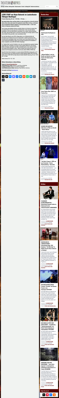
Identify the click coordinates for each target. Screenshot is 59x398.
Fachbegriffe (27, 6)
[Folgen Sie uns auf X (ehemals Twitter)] (43, 394)
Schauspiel (8, 64)
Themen (42, 50)
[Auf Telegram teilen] (31, 76)
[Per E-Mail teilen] (34, 76)
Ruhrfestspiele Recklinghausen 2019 (48, 33)
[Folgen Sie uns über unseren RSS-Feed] (54, 394)
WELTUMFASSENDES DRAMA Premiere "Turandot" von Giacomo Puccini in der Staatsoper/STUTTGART (48, 287)
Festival (46, 49)
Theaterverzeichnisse (35, 6)
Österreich (46, 108)
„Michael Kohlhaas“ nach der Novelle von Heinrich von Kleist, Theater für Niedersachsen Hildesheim (48, 57)
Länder (51, 223)
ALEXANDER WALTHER (49, 221)
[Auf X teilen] (3, 76)
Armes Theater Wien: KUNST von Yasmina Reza (48, 92)
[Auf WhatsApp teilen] (27, 76)
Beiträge (2, 6)
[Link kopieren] (3, 80)
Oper (51, 179)
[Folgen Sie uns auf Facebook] (50, 394)
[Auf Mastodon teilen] (13, 76)
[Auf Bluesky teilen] (10, 76)
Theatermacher (18, 6)
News (16, 64)
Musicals (42, 386)
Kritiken (6, 6)
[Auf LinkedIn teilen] (20, 76)
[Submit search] (57, 6)
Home (2, 10)
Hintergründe (11, 6)
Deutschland (12, 64)
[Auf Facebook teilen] (17, 76)
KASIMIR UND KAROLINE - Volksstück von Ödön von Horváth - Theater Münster (48, 127)
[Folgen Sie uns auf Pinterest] (47, 394)
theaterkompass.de (15, 70)
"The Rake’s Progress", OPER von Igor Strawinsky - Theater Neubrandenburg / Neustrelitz (48, 162)
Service (22, 6)
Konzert (46, 223)
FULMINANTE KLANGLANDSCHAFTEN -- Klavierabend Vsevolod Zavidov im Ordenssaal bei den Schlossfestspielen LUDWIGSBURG (49, 204)
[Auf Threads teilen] (6, 76)
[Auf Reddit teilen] (24, 76)
